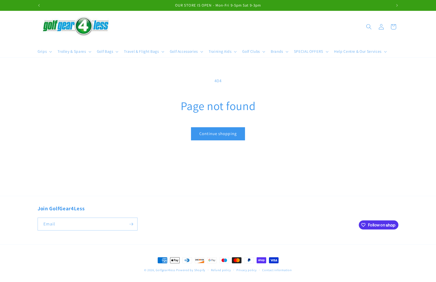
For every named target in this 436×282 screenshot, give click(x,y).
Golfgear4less (165, 270)
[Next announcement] (397, 5)
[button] (44, 51)
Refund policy (221, 270)
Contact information (277, 270)
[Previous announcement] (39, 5)
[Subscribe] (131, 224)
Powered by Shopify (190, 270)
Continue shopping (218, 133)
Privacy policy (246, 270)
